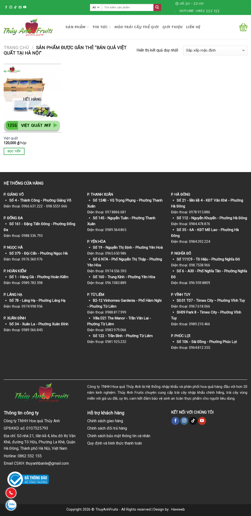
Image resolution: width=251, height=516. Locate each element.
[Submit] (157, 7)
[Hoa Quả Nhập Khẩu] (31, 27)
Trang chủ (16, 47)
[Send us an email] (20, 7)
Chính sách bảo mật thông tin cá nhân (118, 436)
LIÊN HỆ (193, 27)
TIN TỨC (100, 27)
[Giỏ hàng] (243, 27)
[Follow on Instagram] (10, 7)
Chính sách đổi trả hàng (107, 428)
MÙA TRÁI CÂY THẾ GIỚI (136, 27)
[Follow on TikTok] (15, 7)
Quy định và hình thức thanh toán (114, 443)
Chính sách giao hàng (105, 421)
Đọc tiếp (14, 151)
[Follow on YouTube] (24, 7)
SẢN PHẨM (75, 27)
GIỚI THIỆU (172, 27)
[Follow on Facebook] (6, 7)
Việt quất (11, 138)
